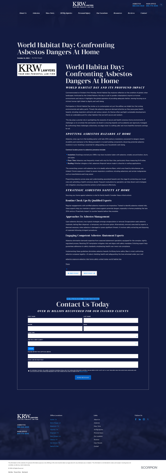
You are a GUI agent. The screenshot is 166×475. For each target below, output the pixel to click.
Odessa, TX (53, 440)
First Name (31, 316)
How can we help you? (35, 360)
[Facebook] (136, 419)
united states (103, 259)
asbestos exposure (72, 259)
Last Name (87, 316)
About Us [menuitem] (22, 13)
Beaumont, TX (54, 426)
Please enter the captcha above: (39, 352)
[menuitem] (10, 472)
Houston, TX (54, 430)
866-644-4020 (138, 6)
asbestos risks (84, 259)
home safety (94, 259)
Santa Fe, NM (54, 446)
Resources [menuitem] (118, 13)
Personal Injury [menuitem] (84, 13)
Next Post (88, 273)
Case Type (31, 333)
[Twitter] (148, 419)
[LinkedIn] (140, 419)
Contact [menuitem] (144, 13)
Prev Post (74, 273)
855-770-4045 (152, 6)
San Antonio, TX (55, 443)
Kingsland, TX (54, 433)
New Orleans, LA (55, 436)
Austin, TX (53, 420)
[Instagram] (144, 419)
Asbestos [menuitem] (36, 13)
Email (85, 324)
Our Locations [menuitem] (102, 13)
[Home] (83, 5)
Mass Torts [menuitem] (50, 13)
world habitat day (115, 259)
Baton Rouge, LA (55, 423)
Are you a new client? (35, 340)
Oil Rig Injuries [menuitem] (66, 13)
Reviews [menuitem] (131, 13)
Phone (30, 324)
